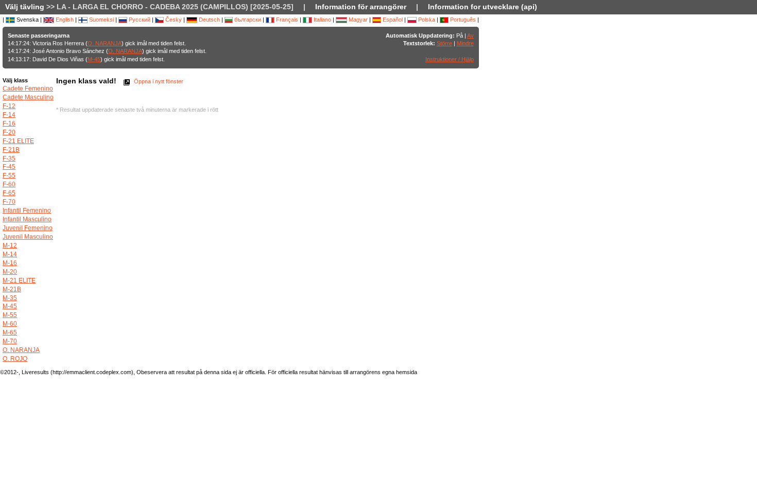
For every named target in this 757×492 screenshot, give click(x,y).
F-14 (9, 114)
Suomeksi (101, 19)
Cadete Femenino (28, 88)
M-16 (10, 263)
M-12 (10, 245)
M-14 (10, 254)
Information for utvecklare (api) (482, 7)
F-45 (9, 166)
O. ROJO (15, 358)
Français (286, 19)
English (64, 19)
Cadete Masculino (28, 97)
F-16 (9, 123)
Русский (138, 19)
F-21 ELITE (18, 141)
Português (462, 19)
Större (444, 43)
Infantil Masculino (27, 219)
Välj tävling (24, 7)
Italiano (321, 19)
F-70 (9, 201)
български (247, 19)
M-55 (10, 315)
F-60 (9, 184)
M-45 (94, 59)
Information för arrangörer (360, 7)
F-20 (9, 132)
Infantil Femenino (27, 210)
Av (470, 35)
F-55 (9, 175)
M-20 (10, 271)
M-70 (10, 341)
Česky (173, 19)
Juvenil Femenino (28, 228)
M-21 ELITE (19, 280)
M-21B (12, 289)
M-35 (10, 298)
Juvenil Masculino (28, 236)
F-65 (9, 193)
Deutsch (208, 19)
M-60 (10, 323)
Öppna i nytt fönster (157, 81)
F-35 (9, 158)
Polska (426, 19)
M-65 (10, 332)
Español (392, 19)
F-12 (9, 106)
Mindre (465, 43)
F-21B (11, 149)
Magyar (357, 19)
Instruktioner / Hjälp (449, 59)
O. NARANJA (105, 43)
